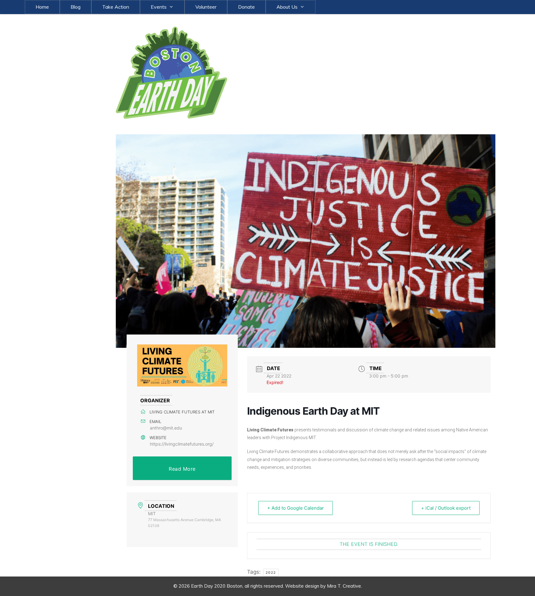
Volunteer (205, 7)
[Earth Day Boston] (171, 72)
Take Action (115, 7)
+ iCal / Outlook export (446, 508)
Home (42, 7)
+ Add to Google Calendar (295, 508)
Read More (182, 469)
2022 (271, 572)
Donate (246, 7)
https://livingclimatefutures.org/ (182, 444)
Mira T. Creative (344, 586)
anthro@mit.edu (166, 427)
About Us (287, 7)
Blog (75, 7)
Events (159, 7)
